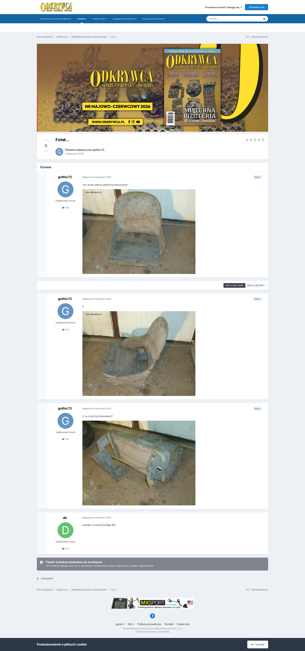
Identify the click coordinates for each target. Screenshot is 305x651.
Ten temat (250, 18)
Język (119, 624)
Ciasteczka (183, 624)
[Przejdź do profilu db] (65, 530)
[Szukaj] (264, 19)
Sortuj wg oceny (234, 285)
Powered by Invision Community (152, 631)
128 (66, 207)
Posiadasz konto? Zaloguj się (222, 7)
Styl (130, 624)
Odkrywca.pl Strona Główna (55, 18)
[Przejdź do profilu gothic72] (59, 152)
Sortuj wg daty (255, 285)
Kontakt (169, 624)
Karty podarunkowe (154, 18)
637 (66, 548)
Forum (81, 18)
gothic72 (98, 149)
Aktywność (99, 18)
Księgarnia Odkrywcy (124, 18)
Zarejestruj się (256, 7)
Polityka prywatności (149, 624)
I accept (259, 644)
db (65, 518)
